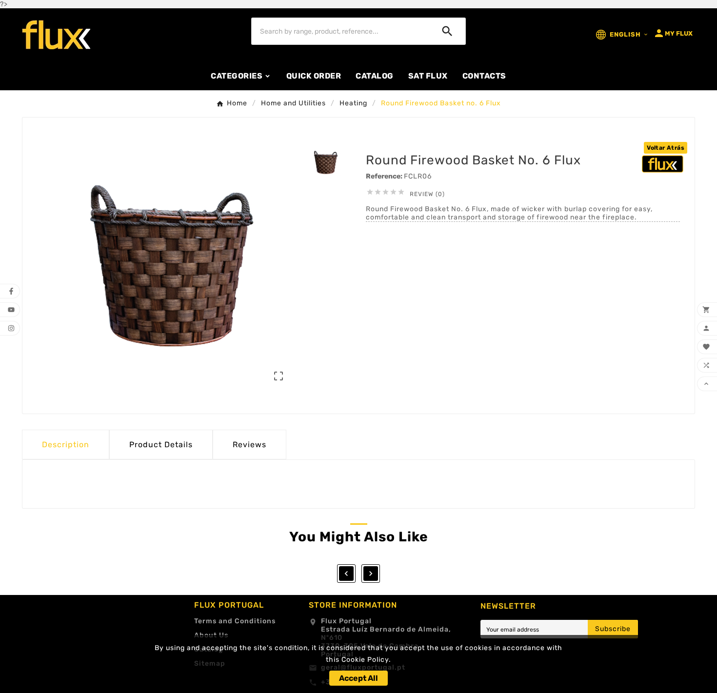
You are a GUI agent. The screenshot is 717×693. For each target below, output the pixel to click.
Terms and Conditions (235, 621)
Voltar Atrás (665, 147)
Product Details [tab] (161, 444)
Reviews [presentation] (249, 444)
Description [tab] (65, 444)
